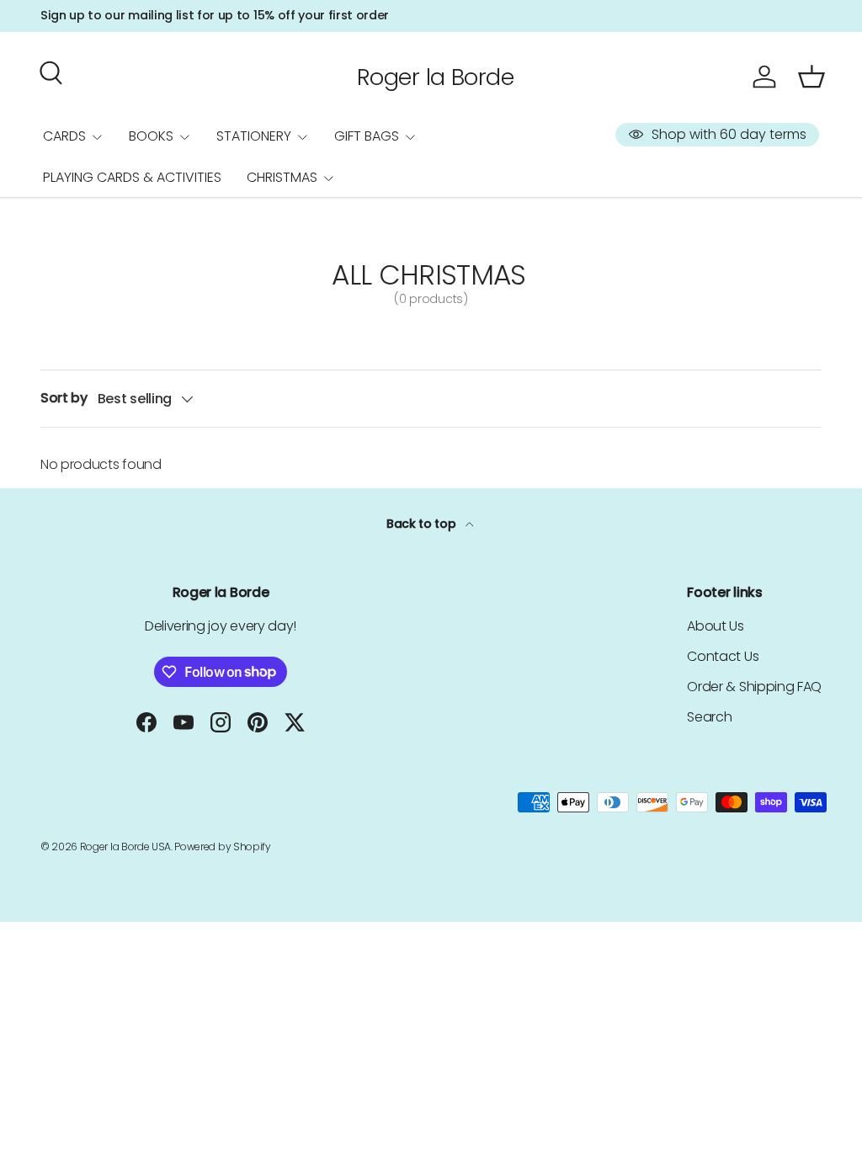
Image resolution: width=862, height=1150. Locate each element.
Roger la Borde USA (125, 846)
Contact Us (722, 656)
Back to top (422, 523)
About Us (715, 626)
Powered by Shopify (222, 846)
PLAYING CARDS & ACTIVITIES (132, 177)
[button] (811, 76)
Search (709, 717)
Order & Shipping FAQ (754, 686)
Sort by (64, 397)
